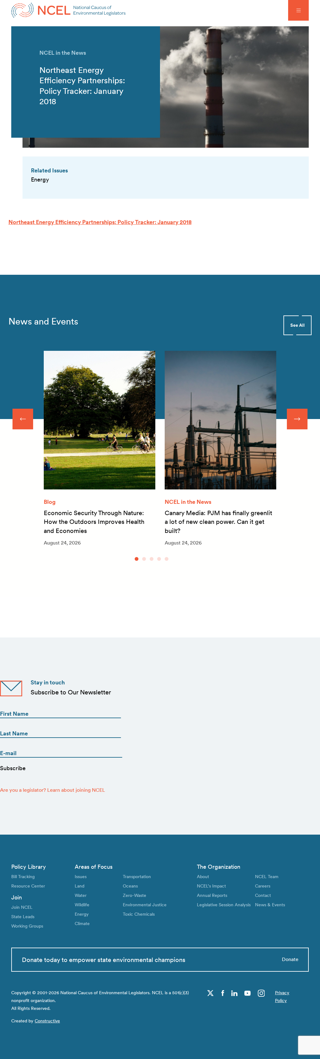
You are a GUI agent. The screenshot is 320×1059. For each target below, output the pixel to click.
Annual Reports (212, 895)
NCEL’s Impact (211, 885)
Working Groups (27, 926)
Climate (82, 923)
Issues (81, 876)
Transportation (137, 876)
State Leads (22, 916)
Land (79, 885)
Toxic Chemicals (139, 914)
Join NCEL (21, 907)
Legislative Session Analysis (224, 904)
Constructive (47, 1020)
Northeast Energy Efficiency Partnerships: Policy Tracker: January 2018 (100, 222)
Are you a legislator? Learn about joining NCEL (52, 790)
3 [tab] (151, 559)
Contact (263, 895)
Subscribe (13, 768)
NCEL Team (266, 876)
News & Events (270, 904)
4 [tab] (159, 559)
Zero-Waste (134, 895)
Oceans (130, 885)
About (203, 876)
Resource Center (28, 885)
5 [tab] (166, 559)
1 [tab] (136, 559)
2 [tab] (144, 559)
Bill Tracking (23, 876)
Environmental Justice (145, 904)
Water (81, 895)
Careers (262, 885)
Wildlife (82, 904)
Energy (82, 914)
